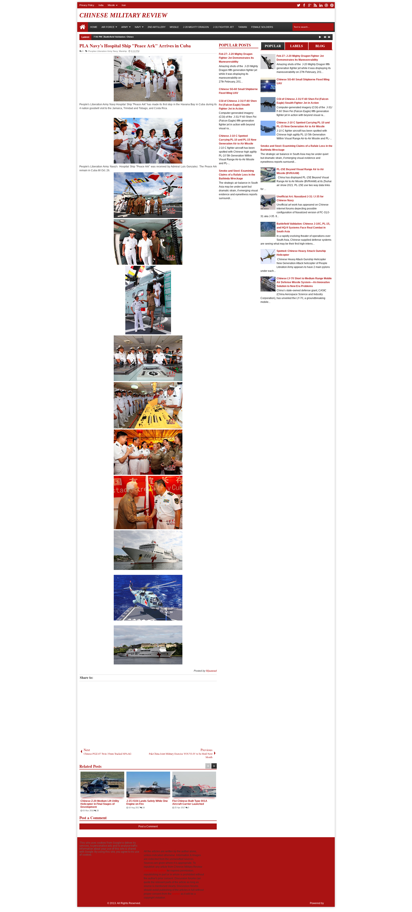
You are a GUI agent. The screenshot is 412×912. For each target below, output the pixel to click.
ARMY (124, 27)
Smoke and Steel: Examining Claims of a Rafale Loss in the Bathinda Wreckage (237, 174)
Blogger (329, 903)
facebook (304, 5)
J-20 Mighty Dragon (196, 27)
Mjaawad (211, 670)
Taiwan (242, 27)
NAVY (138, 27)
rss (315, 5)
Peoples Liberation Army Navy (103, 51)
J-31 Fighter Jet (223, 27)
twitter (298, 5)
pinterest (332, 5)
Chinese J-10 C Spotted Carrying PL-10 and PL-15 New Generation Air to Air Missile (237, 139)
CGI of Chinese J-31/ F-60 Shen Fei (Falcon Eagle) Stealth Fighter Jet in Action (238, 104)
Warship (123, 51)
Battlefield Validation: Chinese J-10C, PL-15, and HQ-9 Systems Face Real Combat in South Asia (154, 37)
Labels (296, 46)
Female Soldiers (262, 27)
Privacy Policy (86, 5)
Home (82, 27)
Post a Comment (148, 826)
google (309, 5)
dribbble (326, 5)
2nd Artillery (156, 27)
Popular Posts (273, 47)
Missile (111, 5)
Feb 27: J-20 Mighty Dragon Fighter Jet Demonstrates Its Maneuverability (236, 58)
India (100, 5)
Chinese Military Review (123, 15)
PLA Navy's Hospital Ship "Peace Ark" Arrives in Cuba (135, 45)
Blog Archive (320, 47)
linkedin (321, 5)
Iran (124, 5)
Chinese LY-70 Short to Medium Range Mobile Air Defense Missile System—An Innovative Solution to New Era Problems (304, 282)
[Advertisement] (148, 713)
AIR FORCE (107, 27)
